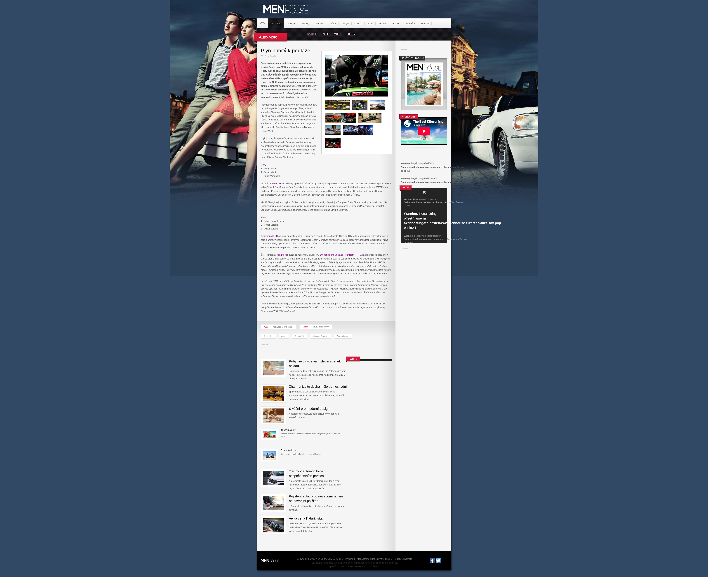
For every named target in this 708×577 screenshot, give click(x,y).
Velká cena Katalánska (305, 518)
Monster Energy (320, 336)
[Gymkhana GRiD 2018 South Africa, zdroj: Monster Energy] (349, 124)
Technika (382, 23)
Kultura (358, 23)
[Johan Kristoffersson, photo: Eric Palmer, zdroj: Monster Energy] (338, 112)
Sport (370, 23)
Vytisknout (350, 559)
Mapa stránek (364, 559)
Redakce (398, 559)
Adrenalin (268, 336)
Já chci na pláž (288, 430)
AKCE (326, 34)
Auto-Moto (276, 23)
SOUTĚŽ (351, 34)
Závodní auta (342, 336)
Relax (396, 23)
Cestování (410, 23)
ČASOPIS (312, 34)
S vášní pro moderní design (309, 409)
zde (294, 311)
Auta (283, 336)
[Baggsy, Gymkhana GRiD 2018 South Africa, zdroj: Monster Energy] (379, 112)
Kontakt (408, 559)
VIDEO (337, 34)
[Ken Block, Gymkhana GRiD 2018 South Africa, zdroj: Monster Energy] (350, 137)
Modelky (305, 23)
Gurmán (425, 23)
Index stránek (379, 559)
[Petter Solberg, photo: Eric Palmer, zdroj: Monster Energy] (333, 124)
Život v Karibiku (288, 450)
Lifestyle (291, 23)
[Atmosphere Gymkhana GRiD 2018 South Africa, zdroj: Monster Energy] (356, 95)
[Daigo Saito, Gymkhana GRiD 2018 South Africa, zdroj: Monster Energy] (371, 124)
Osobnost (319, 23)
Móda (333, 23)
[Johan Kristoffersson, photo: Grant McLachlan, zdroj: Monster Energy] (361, 112)
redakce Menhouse (282, 327)
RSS (389, 559)
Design (345, 23)
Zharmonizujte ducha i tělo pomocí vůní (318, 386)
